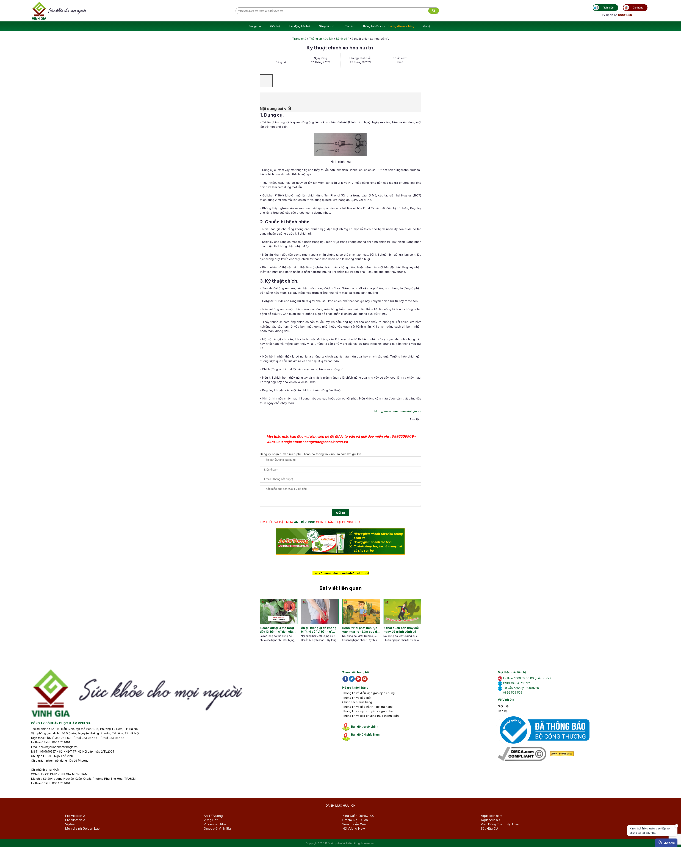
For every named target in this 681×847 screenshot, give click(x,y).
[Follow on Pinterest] (358, 679)
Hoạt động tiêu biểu (299, 26)
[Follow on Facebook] (345, 679)
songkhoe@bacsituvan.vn (326, 442)
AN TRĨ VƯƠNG (304, 522)
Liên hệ (426, 26)
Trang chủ (255, 26)
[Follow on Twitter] (352, 679)
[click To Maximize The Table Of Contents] (266, 80)
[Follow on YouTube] (365, 679)
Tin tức (349, 26)
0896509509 (402, 436)
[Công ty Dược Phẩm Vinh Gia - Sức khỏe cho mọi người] (134, 11)
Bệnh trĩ (341, 38)
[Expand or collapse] (264, 97)
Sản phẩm (325, 26)
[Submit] (433, 11)
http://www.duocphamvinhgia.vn (397, 411)
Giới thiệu (275, 26)
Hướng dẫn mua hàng (401, 26)
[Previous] (262, 624)
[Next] (415, 624)
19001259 (275, 442)
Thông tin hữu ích (372, 26)
